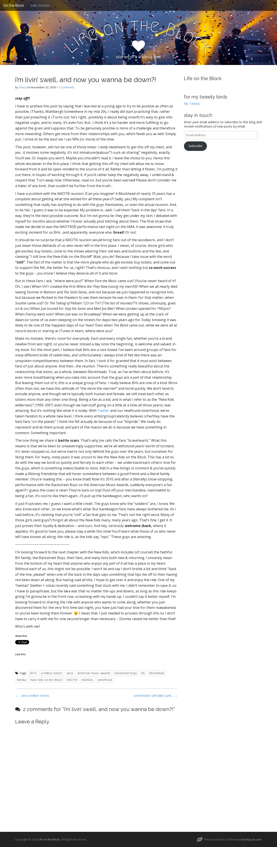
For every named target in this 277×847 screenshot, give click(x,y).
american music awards (93, 673)
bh (143, 673)
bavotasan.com (251, 839)
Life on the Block (203, 78)
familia (21, 680)
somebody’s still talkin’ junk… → (155, 695)
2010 (32, 673)
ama (70, 673)
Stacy (22, 87)
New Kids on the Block (46, 680)
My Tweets (192, 104)
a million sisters (51, 673)
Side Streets (40, 5)
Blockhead (156, 673)
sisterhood (104, 680)
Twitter (103, 410)
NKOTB (71, 680)
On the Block (13, 5)
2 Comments (66, 87)
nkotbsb (87, 680)
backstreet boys (126, 673)
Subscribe (195, 146)
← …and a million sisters (32, 695)
